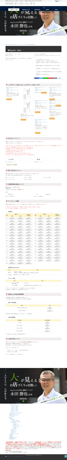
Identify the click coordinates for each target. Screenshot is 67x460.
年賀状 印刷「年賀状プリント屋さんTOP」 (12, 44)
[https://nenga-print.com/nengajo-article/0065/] (12, 88)
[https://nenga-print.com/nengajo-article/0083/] (41, 120)
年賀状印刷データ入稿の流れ (15, 421)
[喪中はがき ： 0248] (27, 106)
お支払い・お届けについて (17, 425)
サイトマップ (11, 439)
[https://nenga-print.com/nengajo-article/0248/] (27, 93)
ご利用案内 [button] (47, 9)
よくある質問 (13, 422)
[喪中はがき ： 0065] (12, 91)
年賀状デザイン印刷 (13, 9)
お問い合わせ (11, 435)
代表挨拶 (56, 9)
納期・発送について (23, 313)
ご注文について (15, 423)
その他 (14, 428)
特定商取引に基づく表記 (13, 437)
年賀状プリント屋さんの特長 (13, 414)
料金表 (10, 417)
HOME (7, 9)
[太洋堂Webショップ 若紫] (15, 456)
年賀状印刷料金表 (37, 9)
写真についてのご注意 (14, 433)
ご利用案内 (11, 418)
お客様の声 (11, 434)
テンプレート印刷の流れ (15, 420)
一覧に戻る (23, 50)
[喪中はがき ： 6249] (41, 91)
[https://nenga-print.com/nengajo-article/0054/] (55, 88)
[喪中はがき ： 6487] (55, 103)
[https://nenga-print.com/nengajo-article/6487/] (55, 101)
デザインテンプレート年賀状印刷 (25, 44)
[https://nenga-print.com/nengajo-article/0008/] (41, 101)
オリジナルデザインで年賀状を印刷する (15, 412)
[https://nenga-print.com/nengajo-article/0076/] (55, 107)
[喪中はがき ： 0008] (41, 103)
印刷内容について (16, 424)
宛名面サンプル (13, 431)
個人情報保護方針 (12, 438)
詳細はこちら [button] (9, 99)
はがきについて (15, 426)
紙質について (13, 432)
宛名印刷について (16, 427)
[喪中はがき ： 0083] (41, 123)
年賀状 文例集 (11, 415)
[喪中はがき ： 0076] (55, 110)
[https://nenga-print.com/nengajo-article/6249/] (41, 88)
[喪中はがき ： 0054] (55, 91)
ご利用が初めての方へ (12, 413)
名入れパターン (13, 430)
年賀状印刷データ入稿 (25, 9)
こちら (17, 354)
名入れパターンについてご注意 (12, 164)
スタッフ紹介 (11, 416)
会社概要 (10, 436)
